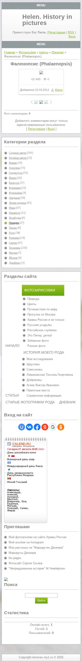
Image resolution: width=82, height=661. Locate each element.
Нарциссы (14, 212)
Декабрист (15, 262)
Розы (12, 232)
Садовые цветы (17, 152)
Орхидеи (57, 52)
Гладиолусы (16, 172)
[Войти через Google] (52, 427)
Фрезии (13, 252)
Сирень (13, 242)
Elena (58, 90)
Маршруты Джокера (22, 552)
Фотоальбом (27, 52)
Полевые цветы (18, 157)
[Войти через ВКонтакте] (29, 427)
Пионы (13, 227)
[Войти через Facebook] (37, 427)
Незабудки (15, 217)
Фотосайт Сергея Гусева (25, 563)
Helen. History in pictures (47, 19)
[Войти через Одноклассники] (60, 427)
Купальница (15, 192)
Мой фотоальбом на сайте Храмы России (37, 537)
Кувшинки (15, 187)
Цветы (43, 52)
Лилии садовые (17, 202)
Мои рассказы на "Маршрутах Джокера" (36, 547)
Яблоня (13, 257)
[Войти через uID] (21, 427)
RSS (71, 32)
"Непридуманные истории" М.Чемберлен (37, 568)
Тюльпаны (14, 247)
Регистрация (56, 32)
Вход (72, 36)
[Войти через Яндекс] (44, 427)
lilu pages (15, 558)
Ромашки (14, 237)
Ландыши (14, 197)
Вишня (13, 162)
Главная (9, 52)
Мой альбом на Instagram (26, 542)
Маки (12, 207)
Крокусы (14, 182)
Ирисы (13, 177)
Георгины (14, 167)
